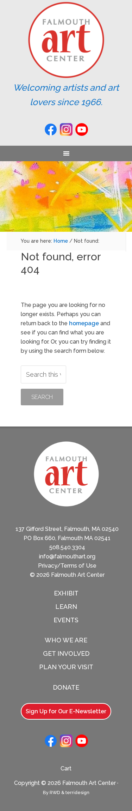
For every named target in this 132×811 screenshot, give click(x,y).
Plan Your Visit (66, 667)
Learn (66, 606)
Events (66, 620)
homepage (84, 323)
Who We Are (66, 640)
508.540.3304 (67, 547)
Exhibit (66, 593)
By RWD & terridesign (66, 792)
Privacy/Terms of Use (67, 565)
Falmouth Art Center (66, 40)
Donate (66, 687)
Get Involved (66, 653)
